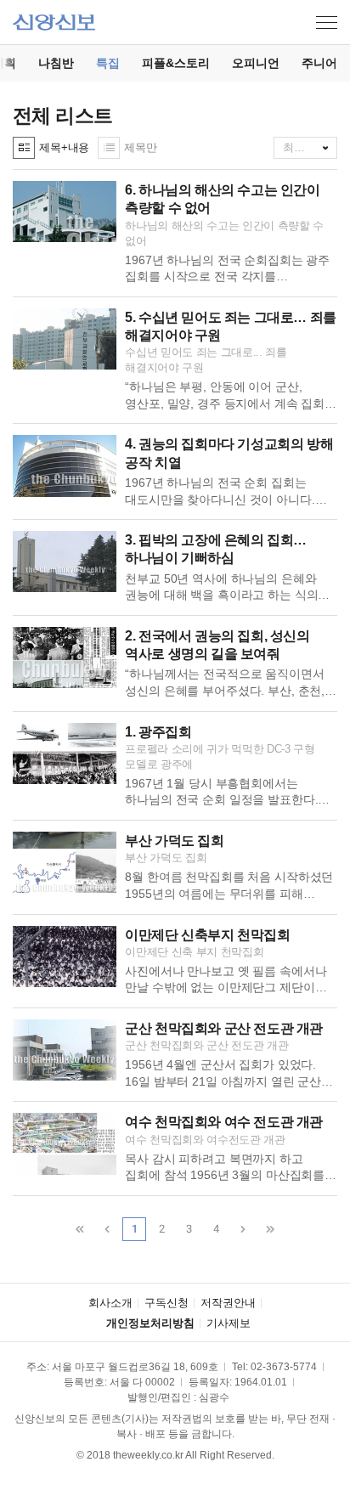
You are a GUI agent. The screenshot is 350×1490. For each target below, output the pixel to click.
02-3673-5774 (284, 1367)
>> (270, 1229)
